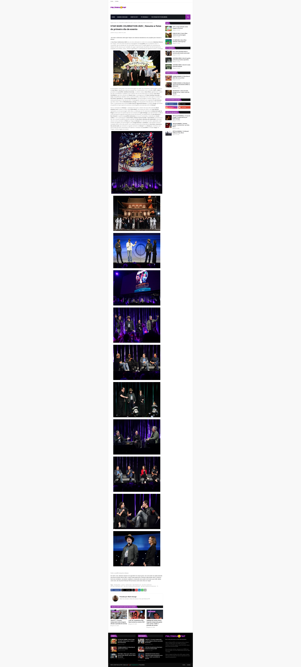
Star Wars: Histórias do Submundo (148, 586)
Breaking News (117, 585)
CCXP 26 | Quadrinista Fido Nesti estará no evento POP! (137, 621)
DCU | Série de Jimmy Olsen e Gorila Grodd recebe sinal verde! (181, 52)
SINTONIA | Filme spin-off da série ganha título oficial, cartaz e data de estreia (127, 655)
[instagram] (171, 107)
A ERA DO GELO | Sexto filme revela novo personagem (180, 34)
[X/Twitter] (126, 590)
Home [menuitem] (113, 17)
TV (117, 22)
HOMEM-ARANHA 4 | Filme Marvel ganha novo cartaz (126, 647)
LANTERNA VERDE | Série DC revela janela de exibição (181, 65)
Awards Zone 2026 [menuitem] (122, 17)
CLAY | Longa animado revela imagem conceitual (180, 27)
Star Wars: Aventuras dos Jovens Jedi (132, 586)
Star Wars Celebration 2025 (117, 586)
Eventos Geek (129, 585)
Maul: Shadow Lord (137, 585)
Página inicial (113, 22)
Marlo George (115, 32)
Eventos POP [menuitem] (134, 17)
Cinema (123, 585)
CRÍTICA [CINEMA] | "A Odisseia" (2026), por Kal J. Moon (181, 132)
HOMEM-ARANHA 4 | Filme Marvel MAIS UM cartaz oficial (181, 77)
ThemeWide (142, 665)
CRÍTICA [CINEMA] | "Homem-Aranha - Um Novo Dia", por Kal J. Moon (181, 125)
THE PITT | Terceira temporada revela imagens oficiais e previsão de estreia (119, 622)
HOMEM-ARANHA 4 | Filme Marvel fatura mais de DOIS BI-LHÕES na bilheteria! (181, 84)
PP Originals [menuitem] (144, 17)
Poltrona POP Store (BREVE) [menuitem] (159, 17)
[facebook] (171, 104)
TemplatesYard (134, 665)
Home (112, 1)
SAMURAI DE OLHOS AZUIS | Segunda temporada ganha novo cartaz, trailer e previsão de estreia (154, 623)
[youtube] (184, 107)
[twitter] (184, 104)
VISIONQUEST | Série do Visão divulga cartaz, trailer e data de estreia (181, 92)
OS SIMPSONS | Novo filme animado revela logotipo (179, 40)
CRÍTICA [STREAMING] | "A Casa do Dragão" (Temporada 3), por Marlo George (181, 117)
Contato (116, 1)
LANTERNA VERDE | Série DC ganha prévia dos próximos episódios (181, 58)
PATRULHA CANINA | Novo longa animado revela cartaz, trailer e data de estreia (126, 641)
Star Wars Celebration (147, 585)
